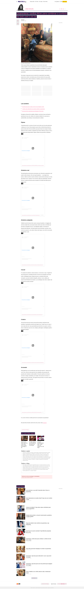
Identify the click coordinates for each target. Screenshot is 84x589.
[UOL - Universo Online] (25, 1)
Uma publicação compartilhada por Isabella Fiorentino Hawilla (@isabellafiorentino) (33, 362)
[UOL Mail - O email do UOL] (57, 1)
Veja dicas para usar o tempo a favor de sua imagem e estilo (33, 106)
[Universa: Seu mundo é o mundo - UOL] (21, 1)
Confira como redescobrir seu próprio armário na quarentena (33, 108)
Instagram (45, 422)
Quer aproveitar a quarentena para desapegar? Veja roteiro (32, 111)
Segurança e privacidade (50, 587)
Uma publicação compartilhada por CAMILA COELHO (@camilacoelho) (31, 412)
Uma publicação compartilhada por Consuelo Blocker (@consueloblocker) (32, 314)
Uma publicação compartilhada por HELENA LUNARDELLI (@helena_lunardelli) (33, 165)
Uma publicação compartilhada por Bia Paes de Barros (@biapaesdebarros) (32, 264)
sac (55, 1)
